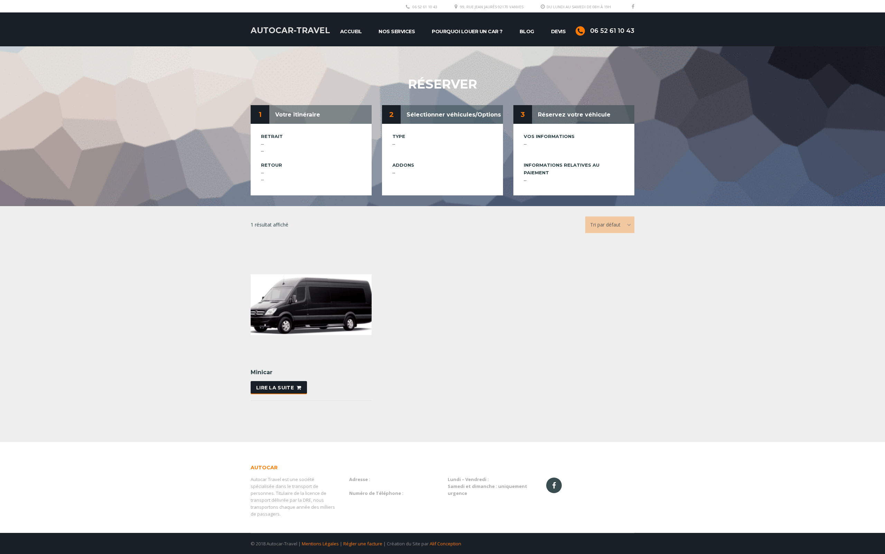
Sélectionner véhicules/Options (454, 114)
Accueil (351, 31)
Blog (527, 31)
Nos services (397, 31)
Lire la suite (275, 388)
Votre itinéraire (297, 114)
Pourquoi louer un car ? (467, 31)
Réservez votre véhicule (574, 114)
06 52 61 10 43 (424, 6)
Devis (558, 31)
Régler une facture (362, 544)
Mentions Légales (320, 544)
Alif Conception (445, 544)
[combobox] (609, 224)
